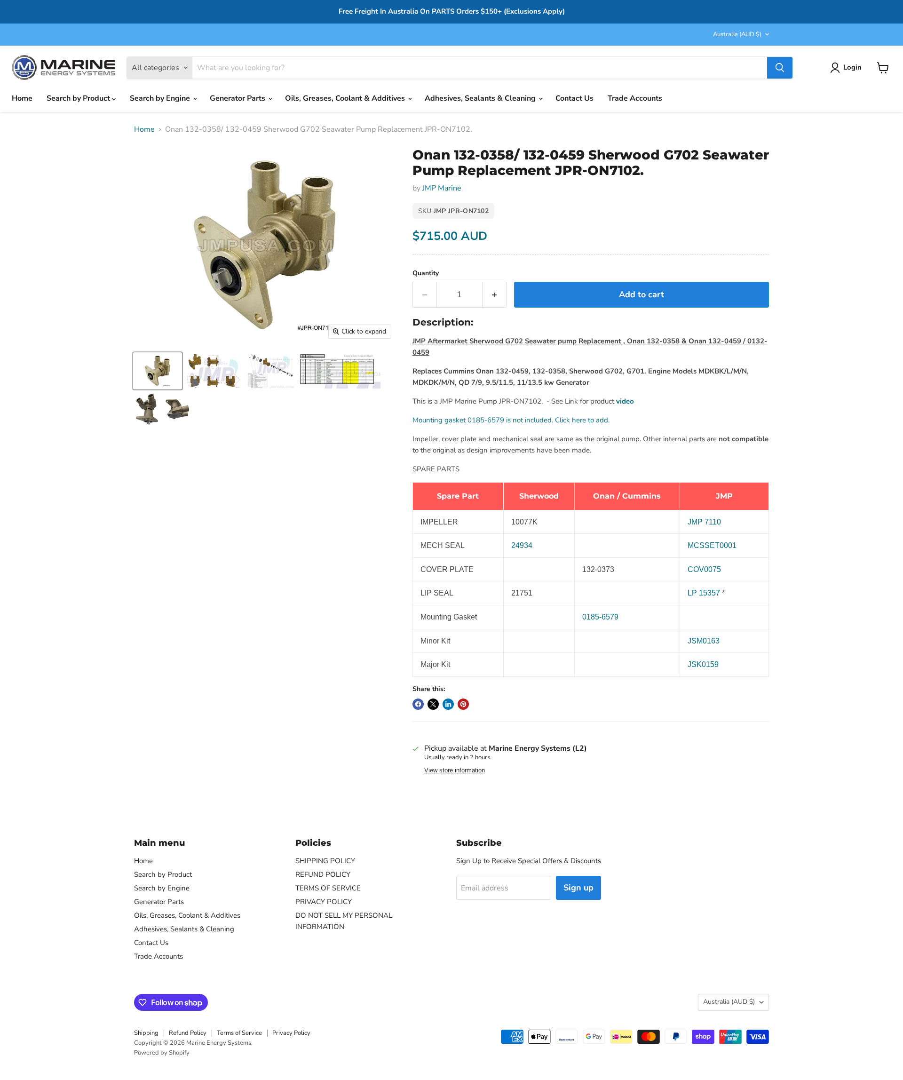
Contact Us (574, 98)
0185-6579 (600, 617)
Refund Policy (187, 1033)
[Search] (779, 68)
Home (22, 98)
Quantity (425, 273)
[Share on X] (433, 704)
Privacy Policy (291, 1033)
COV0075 (704, 569)
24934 (521, 545)
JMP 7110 (704, 522)
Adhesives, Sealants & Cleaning (481, 98)
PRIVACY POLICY (323, 901)
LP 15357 (704, 593)
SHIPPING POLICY (325, 861)
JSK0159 (703, 664)
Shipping (146, 1033)
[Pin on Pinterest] (463, 704)
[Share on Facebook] (418, 704)
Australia (737, 34)
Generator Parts (238, 98)
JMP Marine (441, 188)
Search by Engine (161, 98)
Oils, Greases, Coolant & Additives (346, 98)
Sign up (578, 887)
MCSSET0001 (712, 545)
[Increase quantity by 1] (495, 295)
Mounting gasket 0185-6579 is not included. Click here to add (510, 420)
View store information (454, 770)
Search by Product (79, 98)
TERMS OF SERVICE (328, 888)
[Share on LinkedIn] (448, 704)
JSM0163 (704, 641)
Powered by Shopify (162, 1052)
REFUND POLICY (322, 874)
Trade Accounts (635, 98)
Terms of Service (239, 1033)
